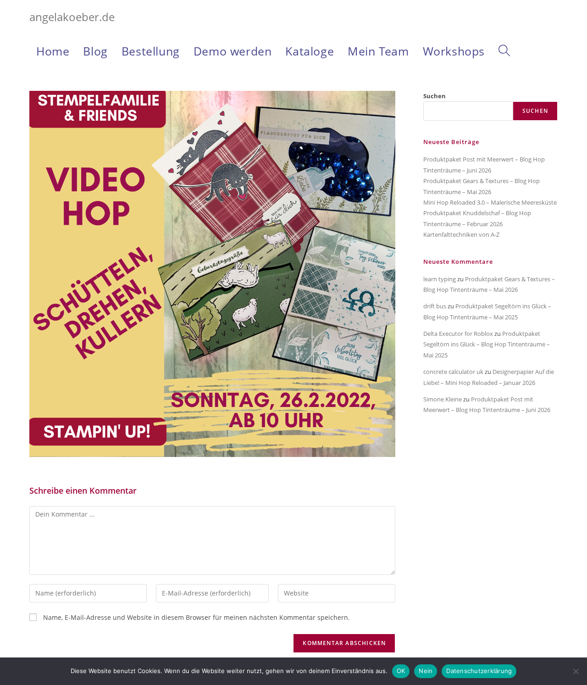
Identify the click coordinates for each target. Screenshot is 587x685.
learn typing (439, 279)
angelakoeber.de (72, 16)
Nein (425, 670)
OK (401, 670)
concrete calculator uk (453, 372)
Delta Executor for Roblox (458, 333)
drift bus (434, 306)
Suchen (434, 96)
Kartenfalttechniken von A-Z (461, 234)
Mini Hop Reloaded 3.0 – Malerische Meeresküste (490, 202)
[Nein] (575, 671)
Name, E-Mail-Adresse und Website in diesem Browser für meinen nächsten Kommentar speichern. (196, 617)
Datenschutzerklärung (479, 670)
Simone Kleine (442, 399)
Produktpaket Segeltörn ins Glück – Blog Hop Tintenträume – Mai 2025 (486, 344)
